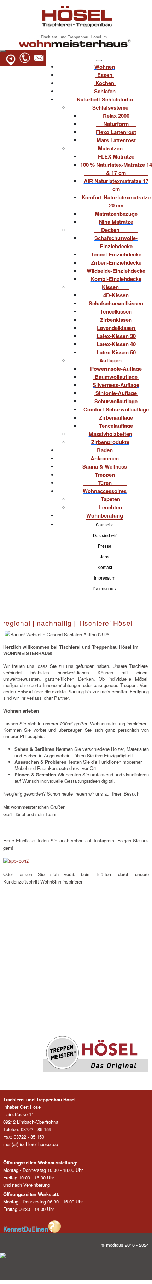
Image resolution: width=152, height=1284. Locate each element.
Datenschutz (105, 588)
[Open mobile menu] (3, 51)
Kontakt (105, 567)
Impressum (104, 578)
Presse (104, 546)
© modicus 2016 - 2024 (125, 1244)
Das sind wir (105, 535)
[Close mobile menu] (99, 61)
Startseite (105, 524)
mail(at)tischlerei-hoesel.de (30, 1144)
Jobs (104, 556)
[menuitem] (104, 66)
